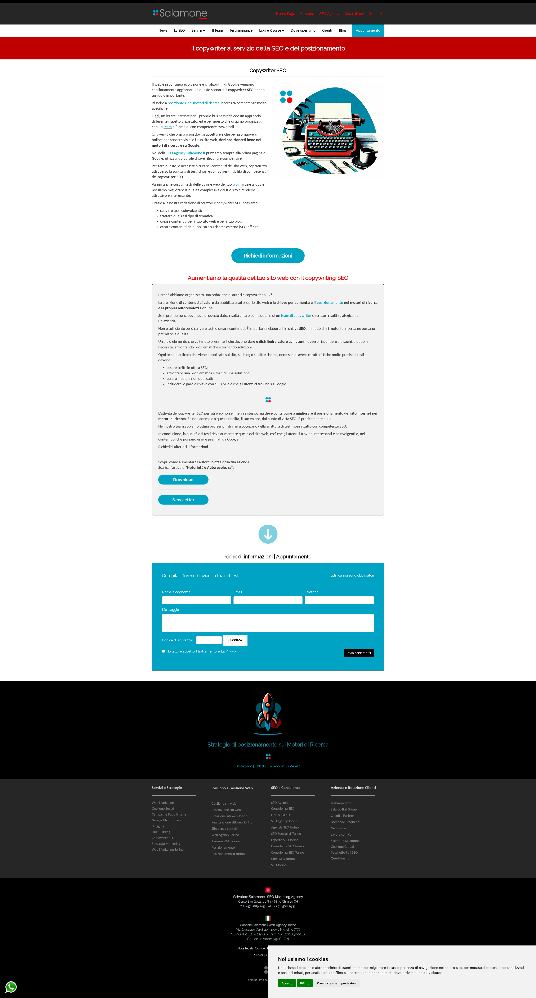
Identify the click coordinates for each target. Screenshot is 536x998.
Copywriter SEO (163, 838)
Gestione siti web (223, 803)
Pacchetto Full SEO (344, 852)
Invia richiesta (357, 653)
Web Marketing (163, 803)
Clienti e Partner (342, 816)
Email (237, 592)
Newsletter (339, 828)
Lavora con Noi (341, 834)
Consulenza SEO (282, 808)
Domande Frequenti (345, 822)
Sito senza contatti (224, 829)
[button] (198, 31)
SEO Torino (279, 865)
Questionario (340, 858)
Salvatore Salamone (345, 841)
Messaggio (170, 610)
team (168, 127)
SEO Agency (279, 803)
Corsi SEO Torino (283, 859)
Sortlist (252, 980)
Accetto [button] (286, 983)
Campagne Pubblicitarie (169, 814)
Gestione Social (163, 808)
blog (236, 185)
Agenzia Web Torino (225, 841)
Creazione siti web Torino (229, 816)
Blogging (158, 826)
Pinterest (293, 766)
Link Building (161, 832)
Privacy (231, 651)
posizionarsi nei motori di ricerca (193, 103)
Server (258, 955)
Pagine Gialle (267, 980)
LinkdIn (260, 766)
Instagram (244, 766)
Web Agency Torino (225, 835)
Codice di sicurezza (177, 640)
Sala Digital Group (344, 809)
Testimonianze (341, 803)
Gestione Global (342, 847)
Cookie (260, 948)
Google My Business (166, 820)
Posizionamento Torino (228, 854)
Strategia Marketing (166, 844)
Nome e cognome (176, 592)
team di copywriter (296, 316)
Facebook (276, 766)
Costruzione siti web (226, 810)
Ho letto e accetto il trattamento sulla (201, 651)
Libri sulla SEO (281, 815)
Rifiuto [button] (304, 983)
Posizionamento (223, 847)
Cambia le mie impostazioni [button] (337, 983)
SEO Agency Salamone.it (185, 153)
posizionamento (330, 303)
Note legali (245, 948)
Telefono (311, 592)
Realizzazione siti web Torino (232, 822)
